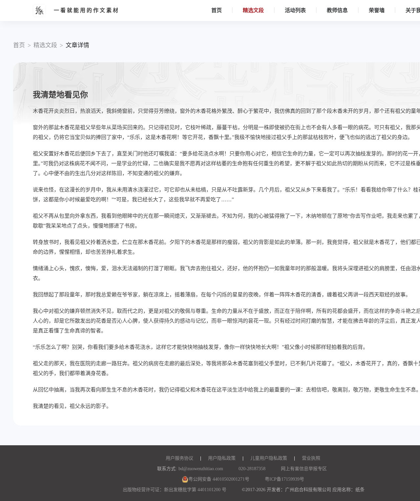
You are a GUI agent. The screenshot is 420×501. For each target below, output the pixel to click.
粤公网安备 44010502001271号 (218, 479)
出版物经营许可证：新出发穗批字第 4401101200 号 (174, 489)
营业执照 (311, 458)
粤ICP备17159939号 (284, 479)
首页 (216, 10)
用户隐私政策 (222, 458)
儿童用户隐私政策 (268, 458)
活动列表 (295, 10)
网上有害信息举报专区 (304, 468)
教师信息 (337, 10)
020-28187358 (252, 468)
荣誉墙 (377, 10)
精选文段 (253, 10)
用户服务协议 (179, 458)
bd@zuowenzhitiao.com (200, 468)
